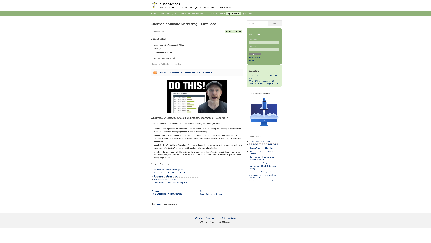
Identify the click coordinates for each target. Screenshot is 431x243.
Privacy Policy (210, 218)
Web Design (232, 218)
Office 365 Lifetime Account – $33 (261, 81)
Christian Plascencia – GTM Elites (261, 148)
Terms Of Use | (222, 218)
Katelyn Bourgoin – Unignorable (260, 163)
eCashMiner (169, 3)
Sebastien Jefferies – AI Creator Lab (262, 181)
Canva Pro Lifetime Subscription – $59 (263, 84)
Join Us (251, 60)
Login (159, 204)
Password (252, 46)
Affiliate (228, 32)
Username (253, 39)
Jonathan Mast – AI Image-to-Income (262, 172)
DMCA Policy (199, 218)
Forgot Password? (255, 57)
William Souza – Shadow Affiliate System (263, 145)
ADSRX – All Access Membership (260, 141)
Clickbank (237, 32)
